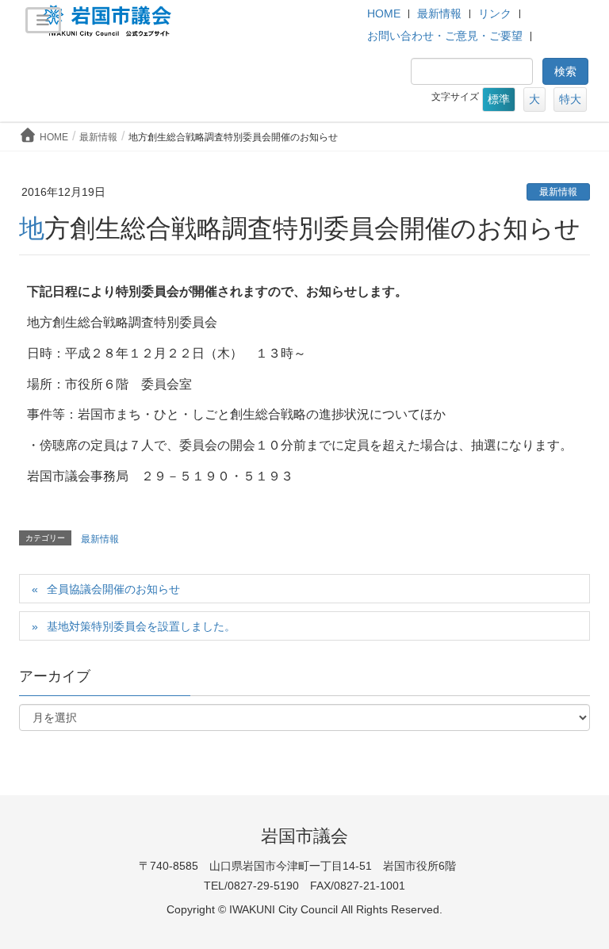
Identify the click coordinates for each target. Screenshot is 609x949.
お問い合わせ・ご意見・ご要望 (445, 35)
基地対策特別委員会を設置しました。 (141, 626)
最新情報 (439, 13)
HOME (383, 13)
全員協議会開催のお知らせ (113, 589)
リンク (494, 13)
